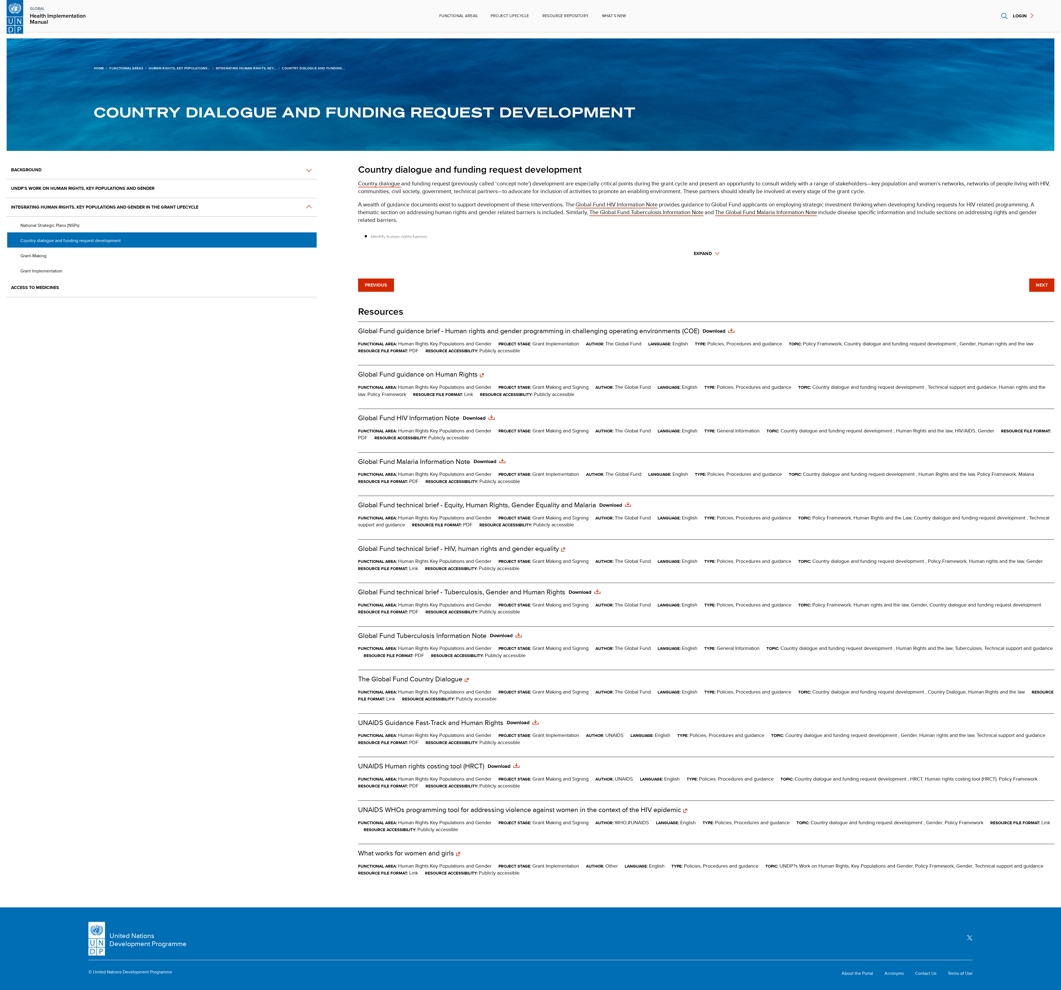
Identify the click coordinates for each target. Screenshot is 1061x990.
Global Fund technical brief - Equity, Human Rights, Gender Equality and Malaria (477, 505)
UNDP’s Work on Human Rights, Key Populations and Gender (83, 188)
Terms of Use (960, 973)
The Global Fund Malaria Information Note (766, 212)
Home (99, 68)
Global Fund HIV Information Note (617, 204)
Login (1020, 16)
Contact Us (925, 973)
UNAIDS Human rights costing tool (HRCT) (421, 766)
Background (26, 170)
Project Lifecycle (510, 16)
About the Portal (857, 973)
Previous (376, 285)
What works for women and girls (406, 853)
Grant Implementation (42, 271)
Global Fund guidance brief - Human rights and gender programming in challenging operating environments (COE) (528, 331)
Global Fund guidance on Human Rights (418, 374)
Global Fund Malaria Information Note (414, 461)
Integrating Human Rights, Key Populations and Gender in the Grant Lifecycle (104, 207)
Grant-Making (33, 256)
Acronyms (894, 973)
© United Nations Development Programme (130, 972)
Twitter (970, 937)
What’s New (614, 16)
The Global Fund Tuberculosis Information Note (646, 212)
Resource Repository (565, 16)
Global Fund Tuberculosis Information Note (422, 635)
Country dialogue (379, 183)
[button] (303, 170)
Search (1004, 16)
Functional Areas (458, 16)
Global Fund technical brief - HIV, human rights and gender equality (458, 548)
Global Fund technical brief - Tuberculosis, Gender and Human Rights (461, 592)
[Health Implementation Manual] (15, 16)
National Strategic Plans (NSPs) (49, 225)
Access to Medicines (35, 287)
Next (1042, 285)
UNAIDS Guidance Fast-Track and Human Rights (430, 723)
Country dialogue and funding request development (71, 240)
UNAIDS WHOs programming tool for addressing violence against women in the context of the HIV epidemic (519, 810)
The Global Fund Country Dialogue (410, 679)
